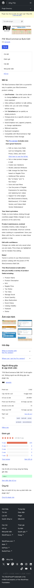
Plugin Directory (7, 8)
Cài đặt (6, 64)
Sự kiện (20, 528)
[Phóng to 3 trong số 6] (14, 334)
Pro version (13, 141)
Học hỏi (4, 525)
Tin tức (4, 512)
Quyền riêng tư (7, 519)
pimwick (7, 42)
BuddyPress (7, 551)
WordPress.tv (7, 535)
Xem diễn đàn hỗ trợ (9, 480)
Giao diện (21, 512)
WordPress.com (8, 541)
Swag (21, 535)
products (18, 422)
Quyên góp (22, 532)
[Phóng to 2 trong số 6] (14, 328)
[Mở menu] (31, 3)
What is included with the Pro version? (9, 351)
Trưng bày (21, 509)
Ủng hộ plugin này (8, 497)
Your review (6, 459)
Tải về (5, 47)
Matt (4, 544)
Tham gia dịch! (17, 15)
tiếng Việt (9, 559)
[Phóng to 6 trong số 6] (30, 339)
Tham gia (21, 525)
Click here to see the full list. (18, 156)
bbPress (6, 548)
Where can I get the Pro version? (13, 358)
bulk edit (23, 418)
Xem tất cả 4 (28, 414)
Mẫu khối (21, 519)
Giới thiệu (5, 509)
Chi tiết (6, 54)
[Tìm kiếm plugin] (22, 21)
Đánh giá (7, 59)
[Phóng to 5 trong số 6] (30, 331)
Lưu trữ (4, 516)
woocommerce (27, 422)
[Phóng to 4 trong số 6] (30, 322)
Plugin (20, 516)
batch (18, 418)
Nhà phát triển (9, 69)
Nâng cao (5, 427)
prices (29, 418)
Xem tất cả (28, 459)
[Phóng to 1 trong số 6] (14, 322)
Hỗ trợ (6, 74)
